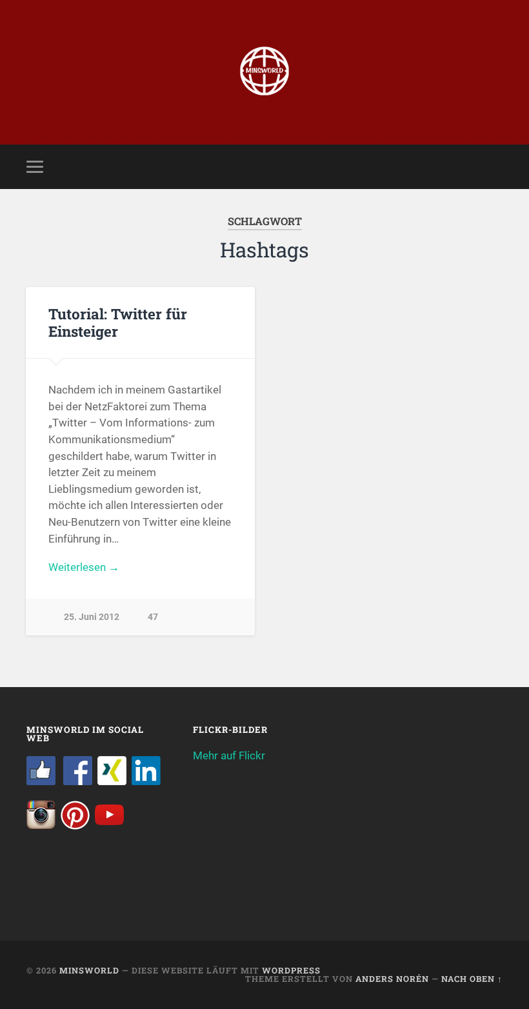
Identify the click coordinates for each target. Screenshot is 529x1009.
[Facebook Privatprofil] (77, 781)
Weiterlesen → (83, 567)
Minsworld (89, 970)
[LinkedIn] (146, 781)
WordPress (291, 970)
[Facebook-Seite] (40, 781)
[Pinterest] (75, 825)
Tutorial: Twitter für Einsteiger (117, 322)
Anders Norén (392, 979)
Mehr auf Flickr (229, 755)
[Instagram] (40, 825)
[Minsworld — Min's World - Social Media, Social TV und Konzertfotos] (264, 72)
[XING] (111, 781)
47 (153, 617)
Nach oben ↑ (472, 979)
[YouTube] (109, 825)
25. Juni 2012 (91, 617)
